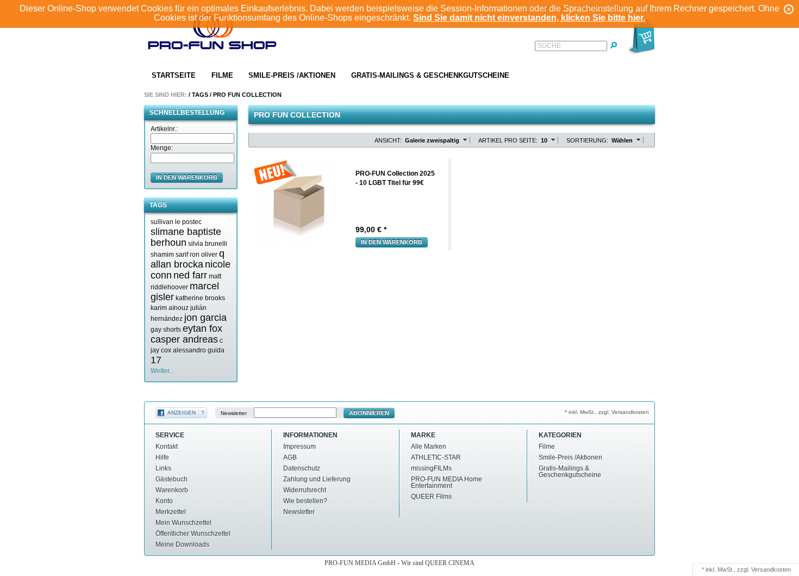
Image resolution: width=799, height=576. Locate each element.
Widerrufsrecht (304, 490)
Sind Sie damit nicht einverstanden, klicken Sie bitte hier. (529, 17)
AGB (290, 457)
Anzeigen (181, 413)
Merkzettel (170, 512)
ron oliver (203, 254)
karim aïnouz (170, 308)
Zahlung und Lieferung (317, 479)
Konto (164, 501)
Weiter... (162, 371)
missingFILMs (431, 468)
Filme (222, 75)
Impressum (299, 446)
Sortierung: (587, 140)
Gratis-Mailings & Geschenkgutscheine (430, 75)
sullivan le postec (176, 222)
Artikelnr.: (164, 129)
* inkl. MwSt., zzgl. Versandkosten (607, 412)
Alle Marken (428, 446)
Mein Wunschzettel (183, 523)
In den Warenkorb (391, 242)
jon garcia (205, 317)
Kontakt (166, 446)
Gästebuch (171, 479)
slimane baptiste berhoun (186, 237)
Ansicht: (388, 140)
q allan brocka (187, 259)
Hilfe (162, 457)
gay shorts (166, 329)
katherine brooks (200, 298)
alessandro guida (198, 350)
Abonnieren (369, 413)
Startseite (174, 75)
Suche (549, 45)
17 (156, 360)
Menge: (162, 148)
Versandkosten (771, 569)
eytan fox (202, 328)
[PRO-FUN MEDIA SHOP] (212, 34)
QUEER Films (431, 496)
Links (163, 468)
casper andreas (184, 339)
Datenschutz (301, 468)
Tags (200, 94)
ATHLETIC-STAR (436, 457)
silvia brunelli (207, 243)
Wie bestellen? (305, 501)
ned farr (190, 275)
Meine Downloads (182, 544)
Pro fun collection (247, 94)
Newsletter (234, 413)
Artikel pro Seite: (508, 140)
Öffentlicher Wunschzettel (192, 533)
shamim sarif (169, 254)
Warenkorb (171, 490)
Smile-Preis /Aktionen (291, 75)
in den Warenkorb (186, 177)
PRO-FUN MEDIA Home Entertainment (446, 482)
